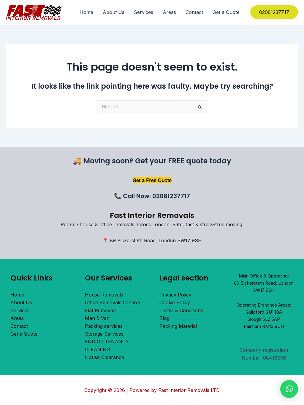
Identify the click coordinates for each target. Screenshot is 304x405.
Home (86, 12)
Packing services (104, 326)
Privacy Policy (175, 295)
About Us (113, 12)
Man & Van (97, 318)
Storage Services (104, 334)
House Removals (104, 295)
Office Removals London (112, 302)
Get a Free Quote (152, 180)
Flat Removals (101, 310)
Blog (164, 318)
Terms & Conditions (181, 310)
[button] (274, 12)
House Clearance (104, 357)
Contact (194, 12)
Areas (169, 12)
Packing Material (178, 326)
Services (143, 12)
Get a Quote (226, 12)
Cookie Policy (174, 302)
